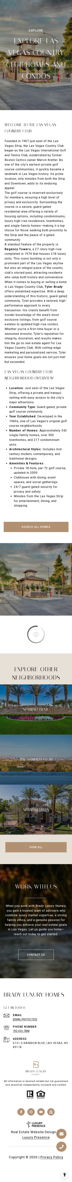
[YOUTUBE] (41, 1112)
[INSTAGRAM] (31, 1112)
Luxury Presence (36, 1137)
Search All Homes (36, 526)
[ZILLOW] (51, 1112)
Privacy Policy (51, 1157)
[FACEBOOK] (21, 1112)
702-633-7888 (21, 1030)
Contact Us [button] (36, 954)
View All (36, 847)
